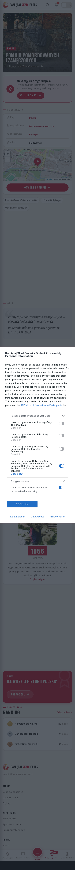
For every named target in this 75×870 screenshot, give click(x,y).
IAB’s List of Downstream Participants (41, 405)
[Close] (68, 353)
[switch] (61, 423)
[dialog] (37, 435)
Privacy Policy (57, 516)
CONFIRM (22, 504)
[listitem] (37, 416)
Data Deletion (17, 516)
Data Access (37, 516)
